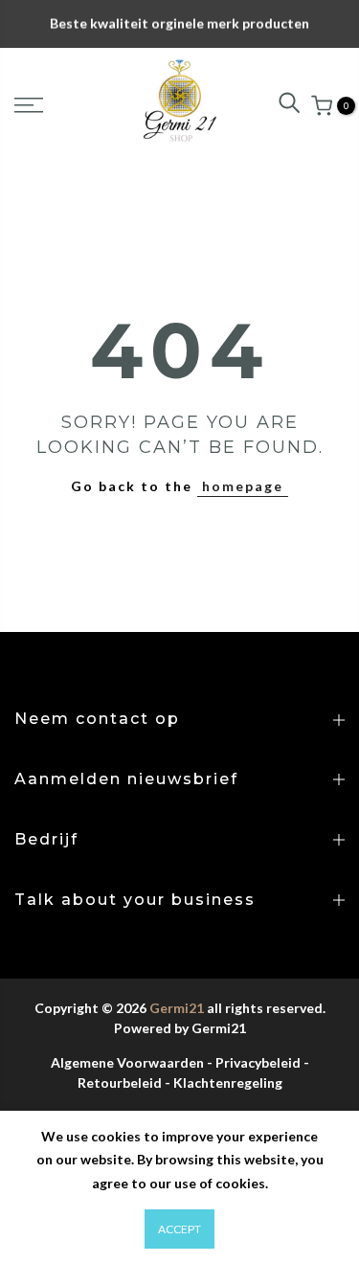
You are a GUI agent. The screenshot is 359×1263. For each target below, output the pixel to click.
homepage (242, 486)
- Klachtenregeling (223, 1082)
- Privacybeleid (254, 1062)
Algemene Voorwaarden (127, 1062)
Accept (179, 1229)
